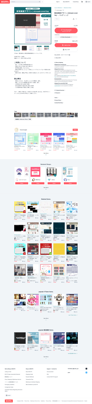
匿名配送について (8, 376)
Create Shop (76, 1)
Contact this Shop (58, 102)
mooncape (23, 130)
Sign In (57, 1)
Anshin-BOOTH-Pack (65, 75)
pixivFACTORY (57, 85)
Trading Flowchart (60, 90)
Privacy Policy (57, 100)
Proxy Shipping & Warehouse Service (13, 379)
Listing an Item (8, 371)
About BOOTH (66, 1)
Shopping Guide (29, 374)
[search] (39, 2)
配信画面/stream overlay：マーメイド (19, 147)
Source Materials (58, 7)
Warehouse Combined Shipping (33, 382)
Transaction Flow (29, 379)
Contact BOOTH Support (52, 376)
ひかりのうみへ (23, 179)
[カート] (63, 10)
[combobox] (26, 2)
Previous (15, 26)
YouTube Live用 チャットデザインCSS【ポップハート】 (46, 147)
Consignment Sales (9, 387)
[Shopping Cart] (82, 2)
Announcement (50, 371)
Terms (55, 97)
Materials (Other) (67, 7)
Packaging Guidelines (9, 384)
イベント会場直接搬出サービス (11, 382)
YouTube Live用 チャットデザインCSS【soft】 (71, 147)
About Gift (58, 57)
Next (50, 26)
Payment (58, 92)
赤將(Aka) (37, 179)
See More (46, 187)
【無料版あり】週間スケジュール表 (32, 147)
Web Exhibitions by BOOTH (32, 384)
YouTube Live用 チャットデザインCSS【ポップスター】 (59, 147)
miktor (53, 179)
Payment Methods (30, 376)
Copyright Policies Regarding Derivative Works (13, 390)
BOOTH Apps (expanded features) (12, 374)
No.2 (69, 179)
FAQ (48, 374)
